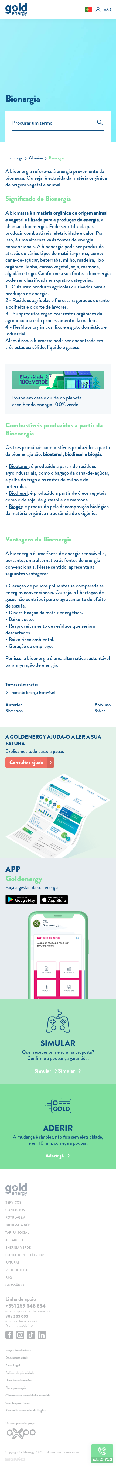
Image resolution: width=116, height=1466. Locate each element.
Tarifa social (17, 1232)
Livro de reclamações (18, 1380)
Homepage (14, 158)
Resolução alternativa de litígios (25, 1410)
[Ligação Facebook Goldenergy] (9, 1335)
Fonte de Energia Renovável (33, 692)
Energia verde (18, 1247)
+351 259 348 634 (25, 1305)
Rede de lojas (17, 1270)
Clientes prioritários (17, 1402)
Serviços (13, 1202)
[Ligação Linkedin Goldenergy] (42, 1335)
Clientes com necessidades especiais (27, 1395)
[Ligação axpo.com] (58, 1433)
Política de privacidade (19, 1372)
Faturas (12, 1262)
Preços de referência (18, 1350)
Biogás (15, 506)
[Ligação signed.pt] (58, 1459)
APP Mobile (14, 1240)
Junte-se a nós (18, 1225)
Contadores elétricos (25, 1255)
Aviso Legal (12, 1365)
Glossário (36, 158)
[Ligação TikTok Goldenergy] (31, 1335)
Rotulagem (15, 1217)
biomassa (20, 213)
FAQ (8, 1277)
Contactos (15, 1210)
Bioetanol (19, 466)
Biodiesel (18, 493)
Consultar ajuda (26, 762)
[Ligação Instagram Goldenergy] (20, 1335)
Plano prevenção (15, 1387)
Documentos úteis (16, 1357)
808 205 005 (16, 1316)
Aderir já (54, 1156)
